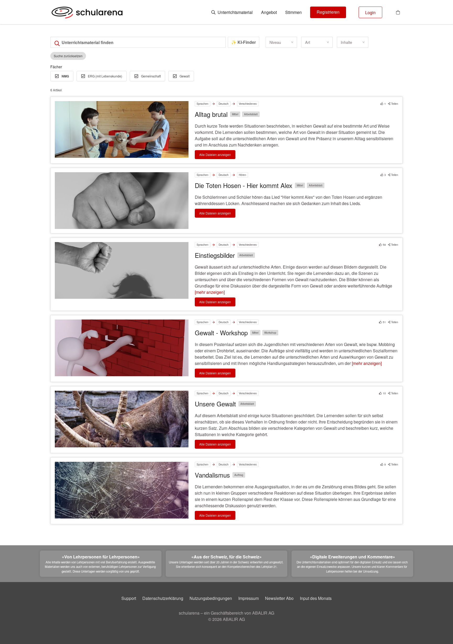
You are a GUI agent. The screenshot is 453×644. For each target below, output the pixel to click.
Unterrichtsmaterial (235, 12)
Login (370, 12)
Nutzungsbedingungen (211, 598)
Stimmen (293, 12)
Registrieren (328, 12)
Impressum (248, 598)
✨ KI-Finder (243, 42)
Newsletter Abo (279, 598)
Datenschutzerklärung (162, 598)
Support (128, 598)
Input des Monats (316, 598)
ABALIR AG (234, 619)
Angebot (269, 12)
